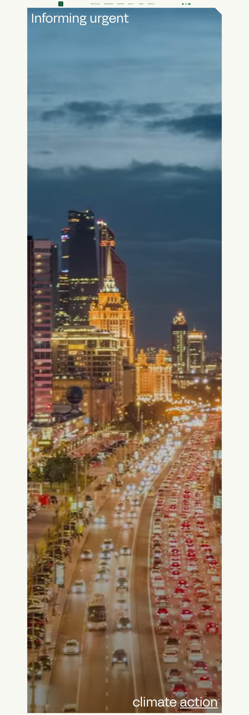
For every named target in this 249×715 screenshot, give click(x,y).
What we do (95, 4)
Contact (151, 4)
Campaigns (108, 4)
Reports (120, 4)
